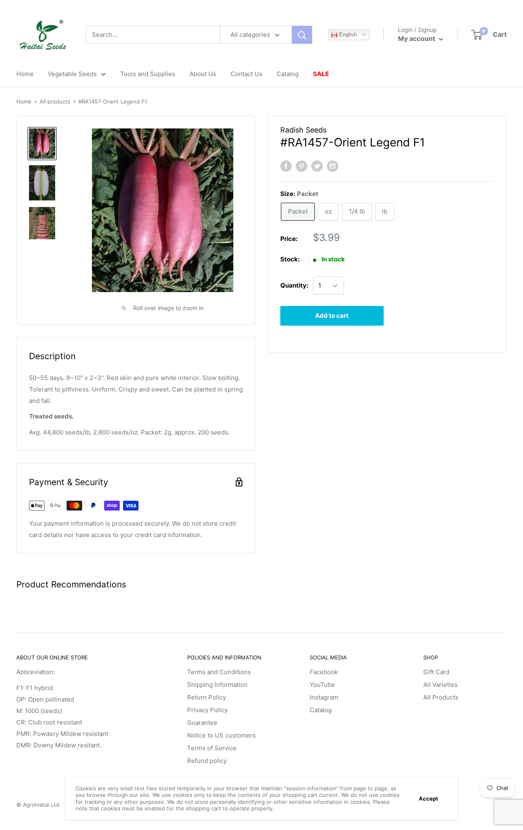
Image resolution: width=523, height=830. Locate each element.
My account (417, 38)
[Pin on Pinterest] (301, 166)
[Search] (302, 35)
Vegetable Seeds (72, 74)
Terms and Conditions (219, 672)
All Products (440, 697)
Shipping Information (217, 684)
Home (25, 74)
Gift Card (436, 672)
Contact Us (246, 74)
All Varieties (440, 684)
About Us (203, 74)
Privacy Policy (207, 710)
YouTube (322, 684)
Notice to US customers (221, 735)
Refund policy (207, 761)
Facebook (324, 672)
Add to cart (332, 316)
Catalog (288, 74)
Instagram (324, 697)
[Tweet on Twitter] (317, 166)
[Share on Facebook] (286, 166)
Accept (428, 798)
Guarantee (202, 723)
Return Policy (206, 697)
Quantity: (294, 286)
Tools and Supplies (147, 74)
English (347, 34)
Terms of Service (212, 748)
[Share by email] (332, 166)
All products (55, 101)
